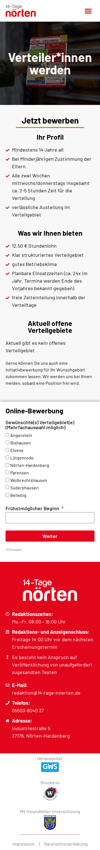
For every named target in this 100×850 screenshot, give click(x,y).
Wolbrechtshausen (28, 480)
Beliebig (18, 495)
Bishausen (20, 442)
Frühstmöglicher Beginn (33, 508)
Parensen (19, 472)
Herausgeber (50, 758)
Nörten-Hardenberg (29, 465)
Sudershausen (24, 487)
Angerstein (21, 435)
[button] (88, 11)
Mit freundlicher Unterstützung (50, 811)
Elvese (17, 450)
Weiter (50, 536)
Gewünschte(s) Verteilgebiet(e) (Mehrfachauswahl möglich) (40, 425)
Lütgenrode (22, 457)
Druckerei (50, 782)
